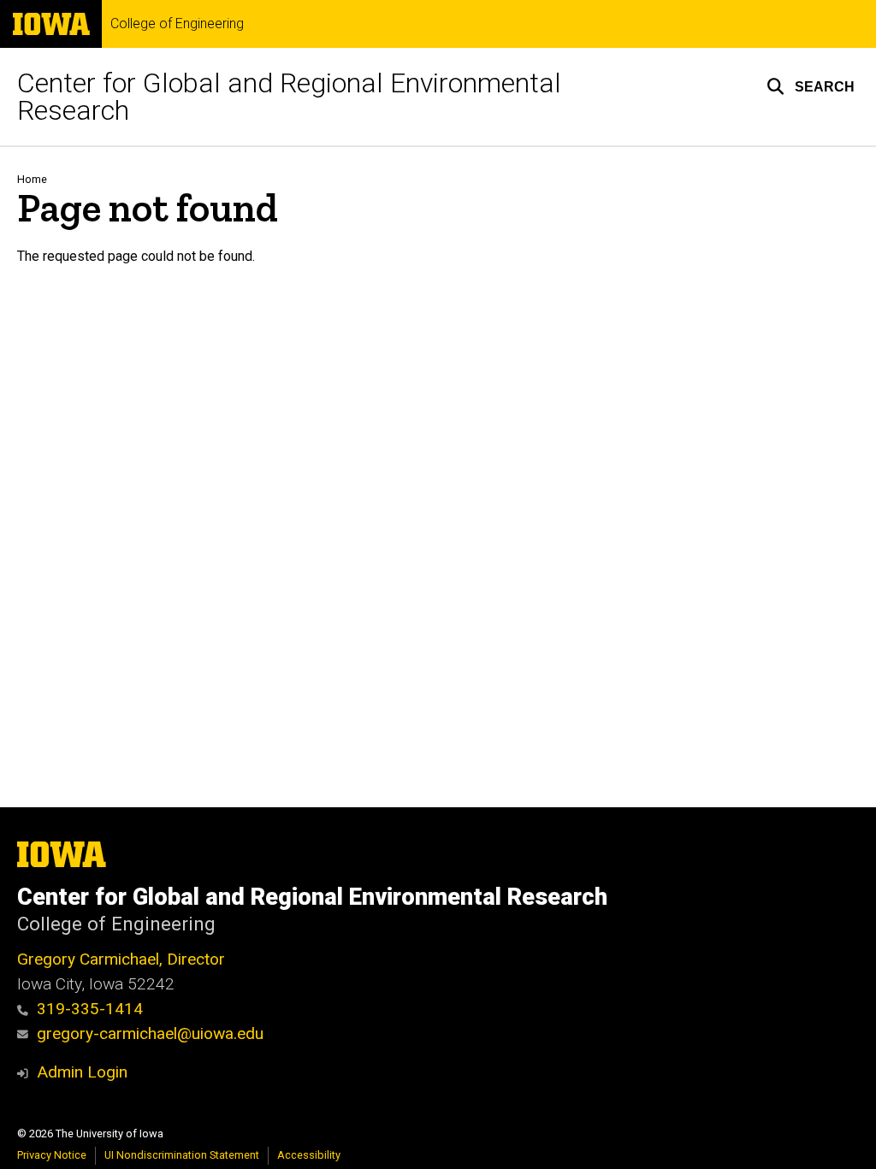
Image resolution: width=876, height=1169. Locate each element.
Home (32, 179)
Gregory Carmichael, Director (121, 959)
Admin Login (82, 1072)
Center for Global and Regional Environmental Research (289, 96)
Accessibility (308, 1154)
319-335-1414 (90, 1008)
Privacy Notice (51, 1154)
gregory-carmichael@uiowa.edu (150, 1033)
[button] (810, 86)
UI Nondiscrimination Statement (181, 1154)
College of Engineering (177, 24)
